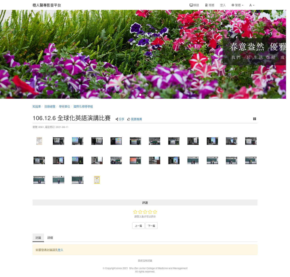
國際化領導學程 (83, 106)
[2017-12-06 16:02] (135, 141)
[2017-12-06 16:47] (154, 160)
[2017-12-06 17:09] (58, 180)
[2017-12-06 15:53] (77, 141)
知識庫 (37, 106)
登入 (60, 250)
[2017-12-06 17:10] (77, 180)
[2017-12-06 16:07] (174, 141)
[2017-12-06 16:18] (251, 141)
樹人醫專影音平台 (47, 5)
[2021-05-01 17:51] (39, 141)
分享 (121, 119)
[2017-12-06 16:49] (174, 160)
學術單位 (64, 106)
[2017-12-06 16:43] (116, 160)
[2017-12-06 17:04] (231, 160)
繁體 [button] (237, 5)
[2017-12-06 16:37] (77, 160)
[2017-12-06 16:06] (154, 141)
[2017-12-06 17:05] (39, 180)
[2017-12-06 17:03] (193, 160)
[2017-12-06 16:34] (58, 160)
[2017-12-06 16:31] (39, 160)
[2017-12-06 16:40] (97, 160)
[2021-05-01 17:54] (97, 180)
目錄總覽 (49, 106)
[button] (251, 5)
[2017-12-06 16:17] (231, 141)
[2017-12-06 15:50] (58, 141)
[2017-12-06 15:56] (97, 141)
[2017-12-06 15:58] (116, 141)
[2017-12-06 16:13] (212, 141)
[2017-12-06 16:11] (193, 141)
